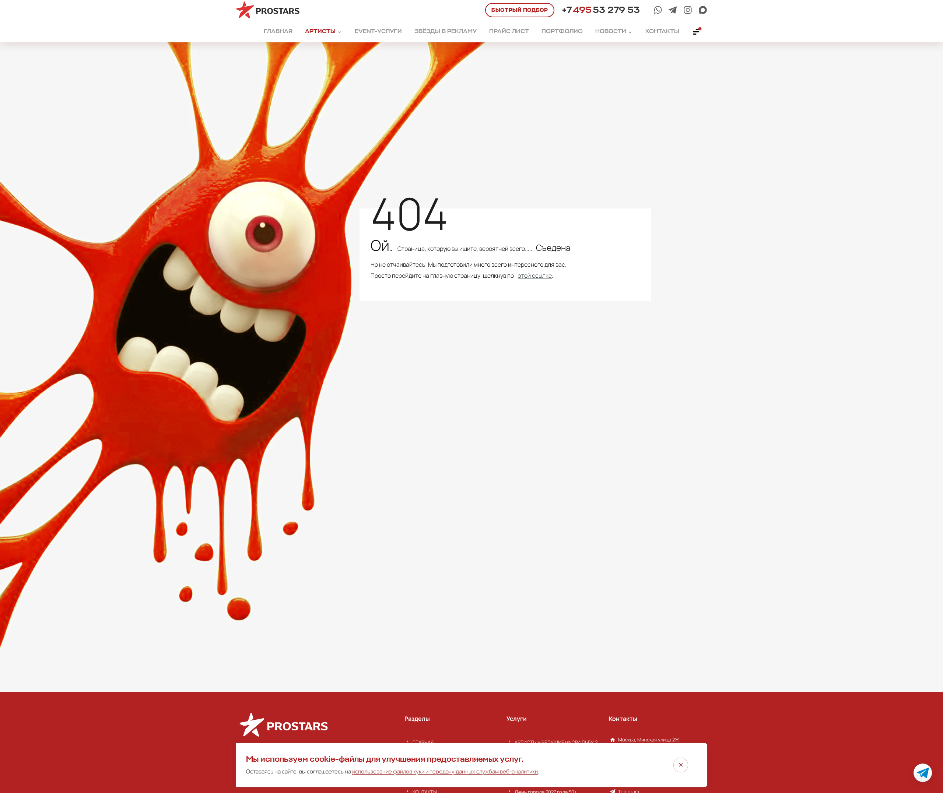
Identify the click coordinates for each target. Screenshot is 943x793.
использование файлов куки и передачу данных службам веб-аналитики (445, 771)
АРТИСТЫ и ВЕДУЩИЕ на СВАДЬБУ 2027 (558, 742)
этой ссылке (535, 275)
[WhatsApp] (657, 10)
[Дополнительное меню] (696, 31)
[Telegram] (672, 10)
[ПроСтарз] (687, 10)
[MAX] (702, 10)
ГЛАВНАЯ (423, 742)
